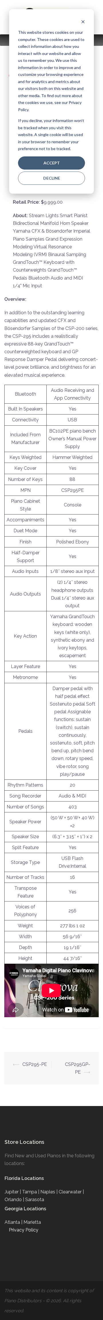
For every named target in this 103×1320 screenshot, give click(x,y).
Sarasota (34, 1199)
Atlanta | (14, 1222)
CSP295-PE (34, 1064)
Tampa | (31, 1192)
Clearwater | (71, 1192)
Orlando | (15, 1199)
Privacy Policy (23, 1230)
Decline (51, 178)
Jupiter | (13, 1192)
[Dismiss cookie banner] (83, 21)
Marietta (32, 1222)
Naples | (49, 1192)
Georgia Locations (25, 1208)
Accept (51, 162)
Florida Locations (24, 1178)
